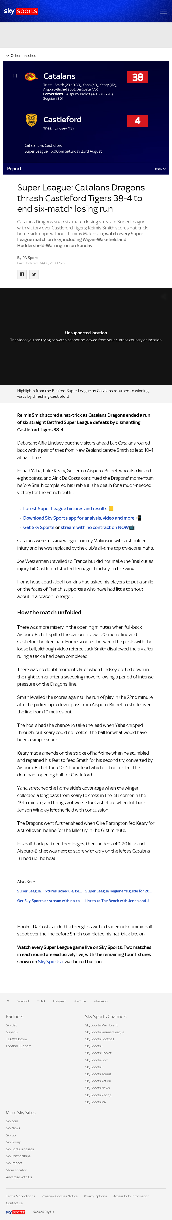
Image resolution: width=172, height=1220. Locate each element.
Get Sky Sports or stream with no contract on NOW (50, 900)
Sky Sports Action (98, 1081)
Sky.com (12, 1121)
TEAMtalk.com (16, 1039)
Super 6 (11, 1032)
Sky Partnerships (18, 1156)
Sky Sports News (97, 1088)
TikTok (41, 1001)
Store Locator (16, 1170)
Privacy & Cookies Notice (59, 1196)
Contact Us (14, 1203)
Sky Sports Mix (95, 1102)
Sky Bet (11, 1025)
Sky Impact (14, 1163)
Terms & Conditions (20, 1196)
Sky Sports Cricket (98, 1053)
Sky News (13, 1128)
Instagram (59, 1001)
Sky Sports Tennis (98, 1074)
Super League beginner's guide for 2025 (119, 891)
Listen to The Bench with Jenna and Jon (119, 900)
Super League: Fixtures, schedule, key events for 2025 (50, 891)
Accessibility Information (131, 1196)
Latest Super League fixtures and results (65, 508)
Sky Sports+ (51, 961)
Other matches (23, 55)
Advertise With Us (19, 1177)
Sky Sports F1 (95, 1067)
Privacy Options (95, 1196)
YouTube (80, 1001)
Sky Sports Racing (98, 1095)
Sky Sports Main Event (101, 1025)
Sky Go (11, 1135)
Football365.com (18, 1046)
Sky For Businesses (20, 1149)
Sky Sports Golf (96, 1060)
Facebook (23, 1001)
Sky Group (13, 1142)
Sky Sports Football (99, 1039)
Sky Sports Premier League (104, 1032)
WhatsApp (101, 1001)
